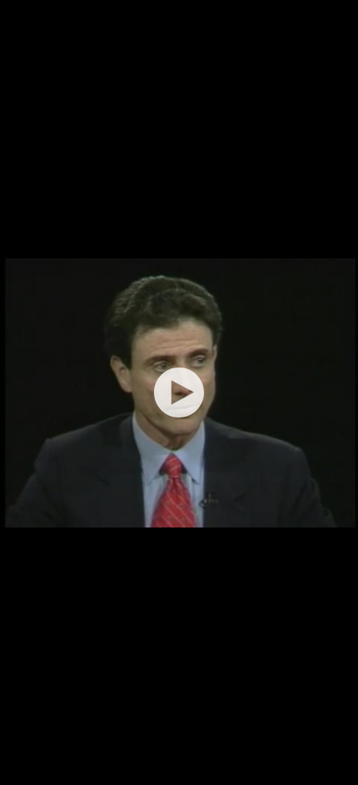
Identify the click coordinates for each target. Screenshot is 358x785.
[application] (179, 392)
